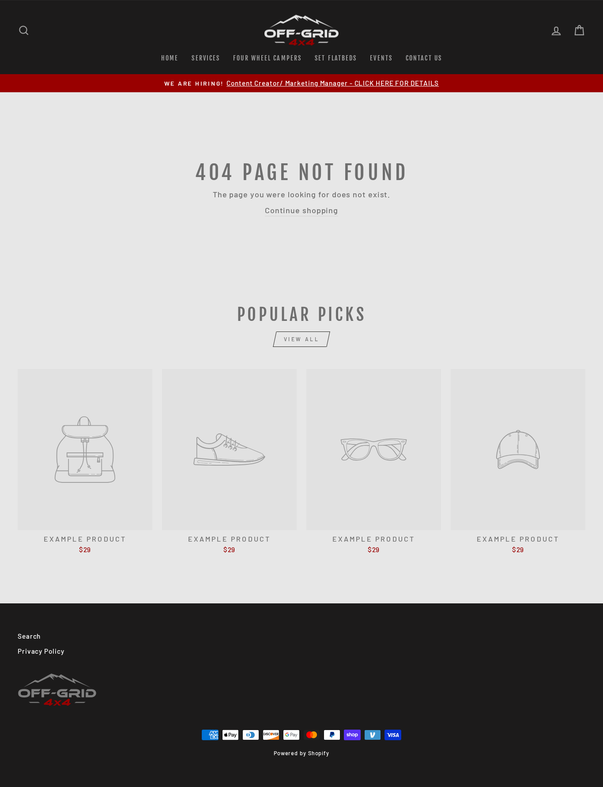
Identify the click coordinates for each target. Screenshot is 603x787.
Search (29, 636)
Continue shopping (301, 210)
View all (302, 339)
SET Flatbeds (336, 58)
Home (169, 58)
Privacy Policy (41, 651)
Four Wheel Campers (267, 58)
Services (206, 58)
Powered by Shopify (301, 753)
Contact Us (424, 58)
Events (381, 58)
